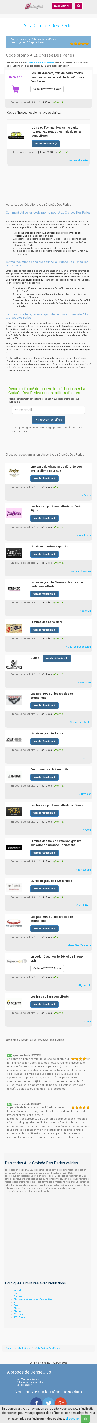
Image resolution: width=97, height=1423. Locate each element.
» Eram (87, 1021)
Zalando (18, 1290)
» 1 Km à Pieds (83, 905)
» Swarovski (84, 682)
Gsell (16, 1293)
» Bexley (86, 495)
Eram (16, 1305)
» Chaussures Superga (78, 647)
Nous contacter (24, 1385)
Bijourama (19, 1314)
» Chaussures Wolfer (79, 722)
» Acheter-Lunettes (79, 160)
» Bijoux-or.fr (84, 985)
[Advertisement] (48, 183)
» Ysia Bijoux (84, 535)
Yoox (16, 1302)
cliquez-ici (72, 1418)
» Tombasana (83, 869)
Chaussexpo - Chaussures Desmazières (33, 1299)
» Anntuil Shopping (81, 571)
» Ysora (87, 829)
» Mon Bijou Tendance (79, 945)
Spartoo (18, 1296)
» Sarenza (85, 611)
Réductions (62, 6)
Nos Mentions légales (27, 1379)
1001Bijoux (19, 1317)
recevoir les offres (50, 419)
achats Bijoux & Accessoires (40, 63)
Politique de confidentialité (30, 1382)
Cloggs (17, 1308)
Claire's (17, 1311)
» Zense (86, 758)
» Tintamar (85, 794)
